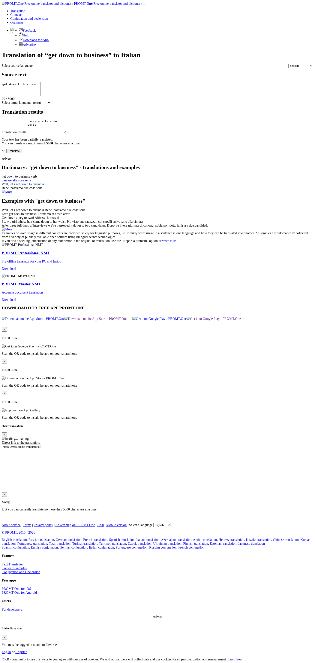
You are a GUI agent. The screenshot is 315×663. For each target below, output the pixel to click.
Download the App (36, 40)
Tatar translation (59, 543)
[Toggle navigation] (144, 4)
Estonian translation (223, 543)
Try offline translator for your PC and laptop (31, 261)
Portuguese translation (32, 543)
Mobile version (116, 525)
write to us (169, 241)
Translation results (14, 132)
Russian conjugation (163, 547)
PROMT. (107, 3)
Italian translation (147, 539)
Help (26, 35)
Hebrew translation (231, 539)
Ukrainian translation (167, 543)
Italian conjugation (101, 547)
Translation (17, 11)
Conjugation (29, 18)
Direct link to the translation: (21, 442)
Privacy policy (43, 525)
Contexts (16, 14)
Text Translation (13, 564)
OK (4, 659)
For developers (12, 609)
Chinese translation (286, 539)
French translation (95, 539)
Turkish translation (84, 543)
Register (21, 652)
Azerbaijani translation (176, 539)
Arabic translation (205, 539)
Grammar (16, 22)
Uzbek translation (140, 543)
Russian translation (41, 539)
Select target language (16, 102)
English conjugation (44, 547)
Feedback (29, 30)
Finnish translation (195, 543)
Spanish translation (122, 539)
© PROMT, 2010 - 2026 (18, 532)
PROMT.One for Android (19, 592)
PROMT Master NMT (21, 284)
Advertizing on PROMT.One (75, 525)
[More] (7, 229)
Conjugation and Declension (21, 572)
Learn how (235, 659)
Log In (6, 652)
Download (9, 268)
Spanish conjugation (15, 547)
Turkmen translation (112, 543)
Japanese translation (251, 543)
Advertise (29, 44)
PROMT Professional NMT (26, 253)
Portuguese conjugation (131, 547)
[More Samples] (7, 192)
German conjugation (73, 547)
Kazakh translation (258, 539)
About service (11, 525)
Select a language (141, 525)
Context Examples (14, 568)
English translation (14, 539)
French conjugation (191, 547)
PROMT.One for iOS (16, 588)
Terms (27, 525)
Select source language (17, 65)
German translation (68, 539)
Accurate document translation (22, 292)
